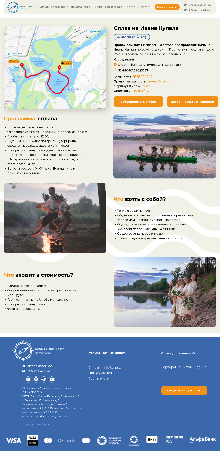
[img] (23, 7)
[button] (167, 7)
